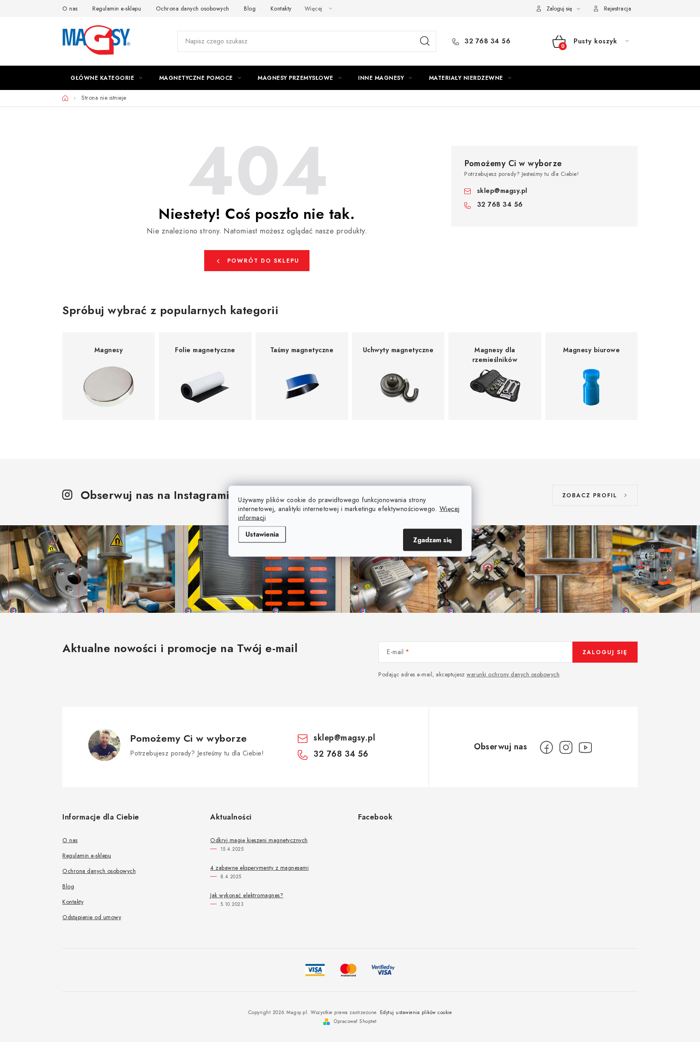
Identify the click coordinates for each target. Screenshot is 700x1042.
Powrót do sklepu (263, 261)
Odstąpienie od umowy (91, 917)
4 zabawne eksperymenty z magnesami (259, 868)
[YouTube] (585, 747)
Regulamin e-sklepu (116, 8)
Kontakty (281, 8)
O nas (70, 8)
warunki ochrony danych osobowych (513, 674)
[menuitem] (106, 78)
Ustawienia (262, 534)
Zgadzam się (432, 539)
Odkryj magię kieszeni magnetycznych (259, 840)
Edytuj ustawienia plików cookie (416, 1012)
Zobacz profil (589, 495)
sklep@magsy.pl (502, 190)
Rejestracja (618, 8)
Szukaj (425, 41)
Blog (250, 8)
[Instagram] (565, 747)
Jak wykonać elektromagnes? (246, 895)
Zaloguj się (605, 652)
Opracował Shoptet (355, 1021)
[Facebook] (546, 747)
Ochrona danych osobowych (192, 8)
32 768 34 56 (486, 41)
